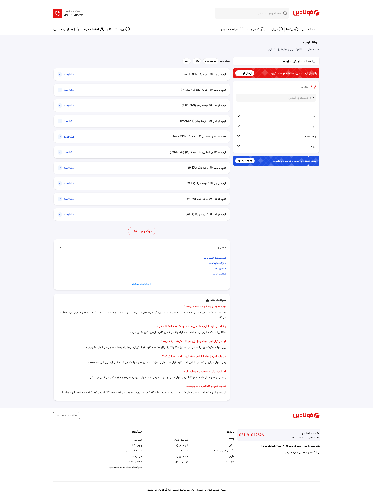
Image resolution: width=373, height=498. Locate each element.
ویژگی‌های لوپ (217, 263)
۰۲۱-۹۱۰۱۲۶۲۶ (245, 160)
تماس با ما (135, 462)
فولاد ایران (182, 456)
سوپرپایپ (228, 462)
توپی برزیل (181, 462)
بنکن (231, 445)
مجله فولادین (134, 451)
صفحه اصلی (313, 49)
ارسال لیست (245, 73)
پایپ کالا (137, 445)
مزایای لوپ (220, 268)
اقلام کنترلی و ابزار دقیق (290, 49)
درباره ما (137, 456)
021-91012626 (251, 435)
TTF (231, 440)
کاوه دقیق (182, 445)
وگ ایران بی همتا (224, 451)
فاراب (231, 456)
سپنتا (184, 451)
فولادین (137, 440)
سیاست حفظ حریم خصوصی (125, 467)
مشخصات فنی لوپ (215, 257)
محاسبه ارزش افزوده (297, 61)
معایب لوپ (219, 273)
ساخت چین (181, 440)
